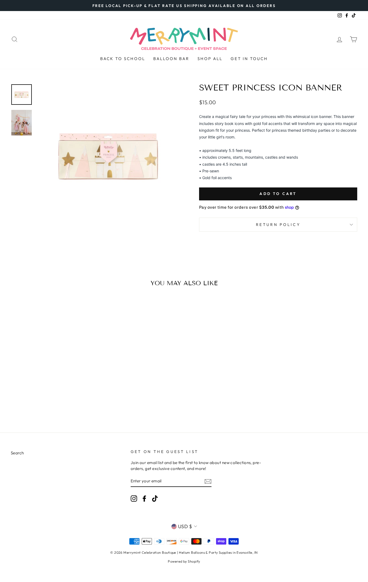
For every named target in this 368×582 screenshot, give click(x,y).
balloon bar (171, 58)
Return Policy (278, 224)
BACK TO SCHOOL (122, 58)
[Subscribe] (207, 481)
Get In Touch (249, 58)
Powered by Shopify (184, 561)
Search (17, 452)
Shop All (210, 58)
